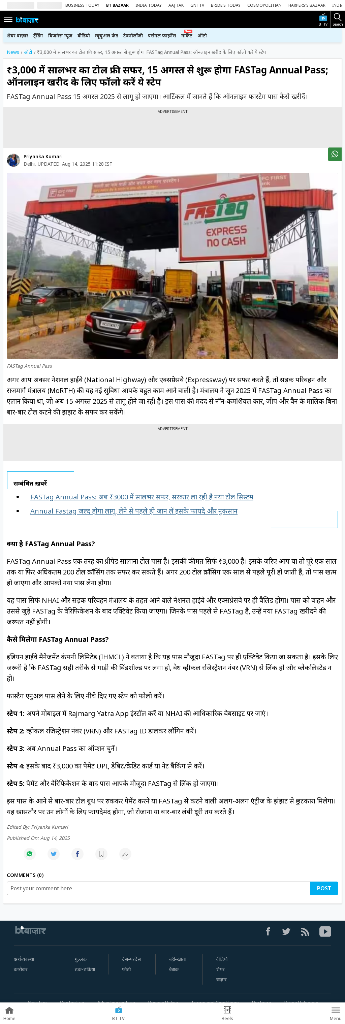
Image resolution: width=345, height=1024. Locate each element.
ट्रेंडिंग (38, 35)
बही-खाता (177, 959)
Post (324, 888)
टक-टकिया (85, 969)
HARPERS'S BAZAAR (306, 5)
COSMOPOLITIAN (264, 5)
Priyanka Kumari (43, 156)
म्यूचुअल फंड (106, 35)
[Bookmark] (101, 857)
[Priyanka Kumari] (13, 160)
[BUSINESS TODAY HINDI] (27, 19)
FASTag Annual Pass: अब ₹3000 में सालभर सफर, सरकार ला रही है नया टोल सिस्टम (141, 496)
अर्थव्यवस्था (24, 959)
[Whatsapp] (30, 857)
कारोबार (21, 969)
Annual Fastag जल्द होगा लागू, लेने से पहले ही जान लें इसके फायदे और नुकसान (134, 511)
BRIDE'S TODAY (226, 5)
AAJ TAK (176, 5)
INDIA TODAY (148, 5)
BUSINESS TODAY (82, 5)
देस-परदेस (131, 959)
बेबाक (174, 969)
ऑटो (202, 35)
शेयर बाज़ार (17, 35)
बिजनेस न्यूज (60, 35)
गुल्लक (81, 959)
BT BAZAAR (117, 5)
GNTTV (197, 5)
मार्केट (186, 35)
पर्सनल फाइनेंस (162, 35)
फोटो (126, 969)
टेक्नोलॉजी (133, 35)
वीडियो (83, 35)
